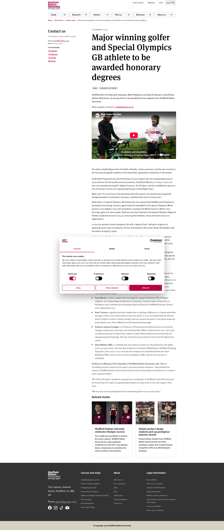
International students (90, 491)
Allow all (145, 288)
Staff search (118, 495)
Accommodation (87, 503)
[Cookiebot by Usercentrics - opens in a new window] (152, 241)
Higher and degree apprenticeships (95, 495)
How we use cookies (155, 483)
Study (53, 14)
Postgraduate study (88, 487)
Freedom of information (156, 487)
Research (76, 14)
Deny (78, 288)
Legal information (154, 491)
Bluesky (52, 60)
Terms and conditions (155, 510)
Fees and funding (88, 507)
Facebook (52, 50)
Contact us (118, 503)
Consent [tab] (77, 249)
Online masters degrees (90, 483)
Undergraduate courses (90, 479)
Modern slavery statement (157, 495)
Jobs (115, 491)
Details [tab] (112, 249)
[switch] (99, 278)
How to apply (86, 499)
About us (162, 14)
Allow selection (112, 288)
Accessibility (152, 479)
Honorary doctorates (108, 88)
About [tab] (147, 249)
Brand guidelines (120, 499)
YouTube (52, 57)
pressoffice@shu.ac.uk (61, 41)
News (95, 88)
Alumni (97, 14)
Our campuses (119, 483)
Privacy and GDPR (154, 506)
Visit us (118, 14)
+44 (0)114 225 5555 (66, 501)
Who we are (118, 479)
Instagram (53, 54)
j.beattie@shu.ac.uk (124, 106)
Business (140, 14)
